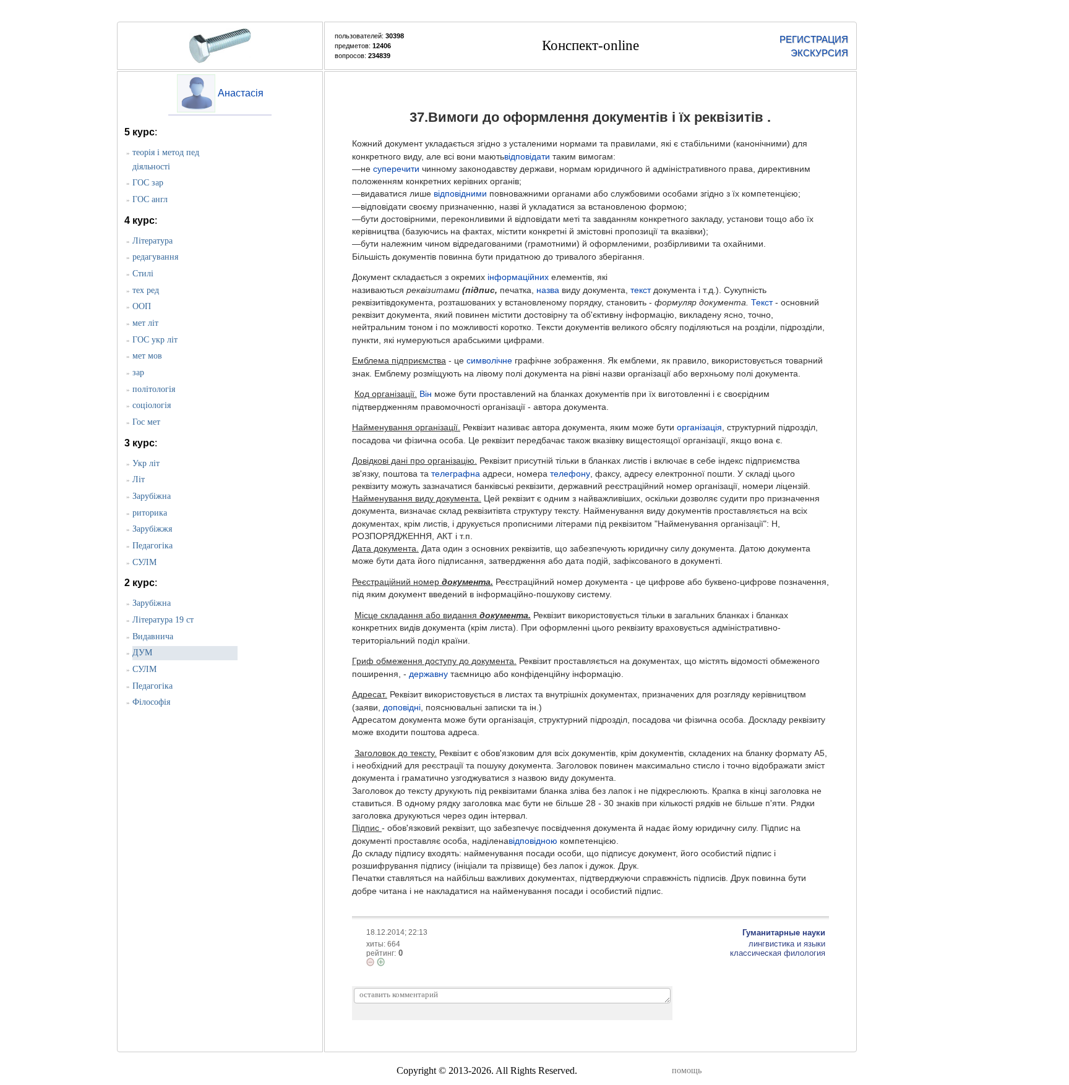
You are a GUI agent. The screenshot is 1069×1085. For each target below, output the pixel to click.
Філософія (151, 702)
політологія (153, 389)
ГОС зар (147, 182)
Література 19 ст (163, 619)
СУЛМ (144, 562)
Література (152, 240)
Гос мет (146, 422)
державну (428, 674)
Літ (138, 479)
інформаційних (518, 277)
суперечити (396, 169)
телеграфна (455, 474)
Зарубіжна (151, 496)
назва (547, 290)
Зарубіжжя (152, 529)
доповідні (402, 707)
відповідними (460, 193)
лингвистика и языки (787, 943)
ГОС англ (150, 199)
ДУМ (142, 652)
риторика (149, 512)
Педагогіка (152, 545)
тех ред (145, 290)
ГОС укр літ (155, 339)
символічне (489, 360)
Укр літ (146, 463)
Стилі (142, 273)
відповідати (527, 156)
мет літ (145, 323)
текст (640, 290)
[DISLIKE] (370, 962)
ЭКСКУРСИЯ (819, 53)
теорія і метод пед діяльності (165, 159)
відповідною (533, 841)
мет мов (147, 355)
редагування (155, 257)
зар (138, 372)
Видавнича (152, 636)
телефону (570, 474)
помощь (687, 1070)
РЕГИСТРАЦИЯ (813, 39)
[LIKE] (381, 962)
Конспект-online (590, 45)
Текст (762, 302)
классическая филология (777, 953)
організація (699, 427)
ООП (141, 306)
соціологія (151, 405)
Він (425, 394)
